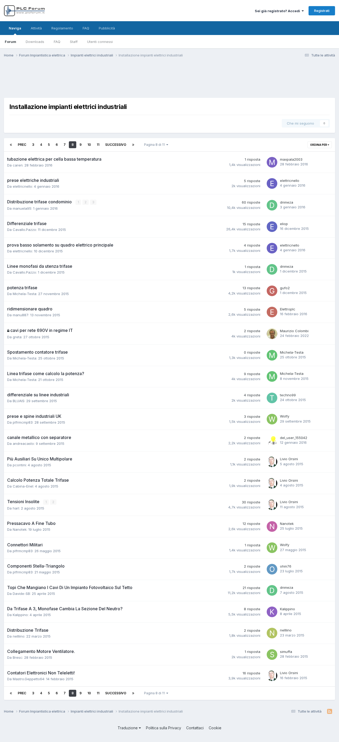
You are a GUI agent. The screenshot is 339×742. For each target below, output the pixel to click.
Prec (22, 145)
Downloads (35, 41)
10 (89, 145)
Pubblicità (107, 28)
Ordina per (319, 144)
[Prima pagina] (11, 144)
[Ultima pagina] (133, 144)
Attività (36, 28)
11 (98, 145)
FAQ (57, 41)
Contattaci (195, 728)
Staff (74, 41)
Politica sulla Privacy (163, 728)
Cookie (215, 728)
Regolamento (62, 28)
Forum (10, 41)
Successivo (115, 145)
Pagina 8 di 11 (155, 145)
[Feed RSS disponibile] (329, 711)
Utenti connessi (100, 41)
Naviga (15, 28)
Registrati (321, 10)
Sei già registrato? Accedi (278, 11)
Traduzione (128, 728)
